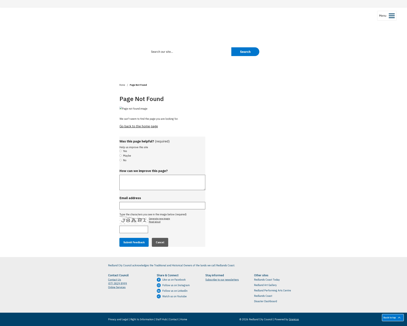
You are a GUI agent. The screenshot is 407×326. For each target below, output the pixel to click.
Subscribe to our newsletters (222, 279)
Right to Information (142, 319)
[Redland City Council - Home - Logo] (131, 15)
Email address (130, 198)
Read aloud (154, 222)
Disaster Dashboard (265, 301)
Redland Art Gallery (265, 285)
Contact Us (114, 279)
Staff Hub (161, 319)
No (124, 160)
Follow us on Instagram (176, 285)
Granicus (294, 319)
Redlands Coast (263, 295)
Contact (173, 319)
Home (122, 85)
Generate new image (159, 219)
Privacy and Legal (118, 319)
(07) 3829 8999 (117, 283)
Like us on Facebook (174, 279)
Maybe (127, 155)
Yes (125, 151)
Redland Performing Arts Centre (272, 290)
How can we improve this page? (143, 171)
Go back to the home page (139, 126)
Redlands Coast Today (267, 279)
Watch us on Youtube (174, 296)
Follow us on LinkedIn (174, 290)
